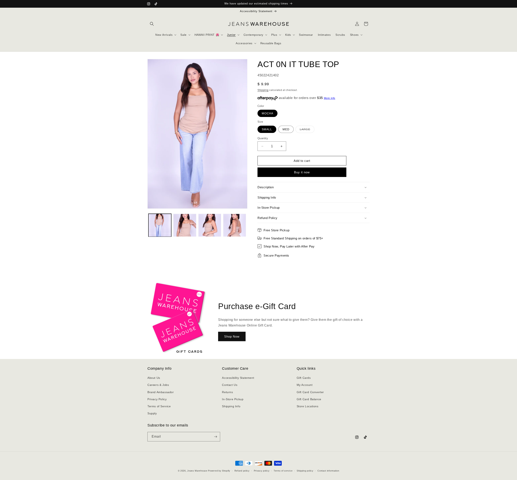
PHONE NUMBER (221, 414)
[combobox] (219, 424)
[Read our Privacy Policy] (304, 443)
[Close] (308, 376)
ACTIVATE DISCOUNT (258, 457)
